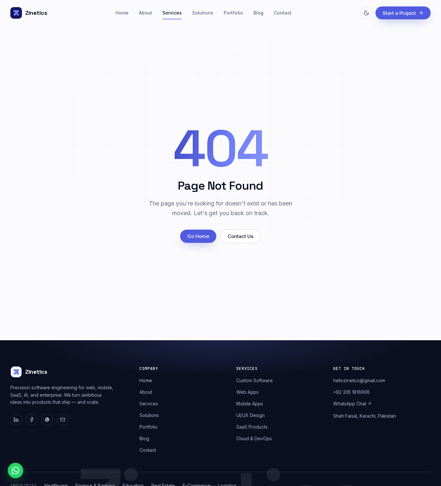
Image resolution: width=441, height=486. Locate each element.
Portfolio (233, 12)
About (145, 12)
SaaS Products (252, 427)
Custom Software (254, 380)
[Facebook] (31, 419)
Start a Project (399, 13)
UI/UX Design (250, 415)
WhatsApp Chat (349, 403)
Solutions (202, 12)
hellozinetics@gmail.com (359, 380)
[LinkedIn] (16, 419)
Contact (283, 12)
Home (122, 12)
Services (172, 12)
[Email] (62, 419)
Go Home (198, 236)
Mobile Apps (249, 403)
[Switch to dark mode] (366, 12)
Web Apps (247, 392)
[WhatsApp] (47, 419)
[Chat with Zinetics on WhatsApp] (15, 470)
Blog (258, 12)
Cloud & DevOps (254, 438)
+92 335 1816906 (351, 392)
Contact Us (240, 236)
